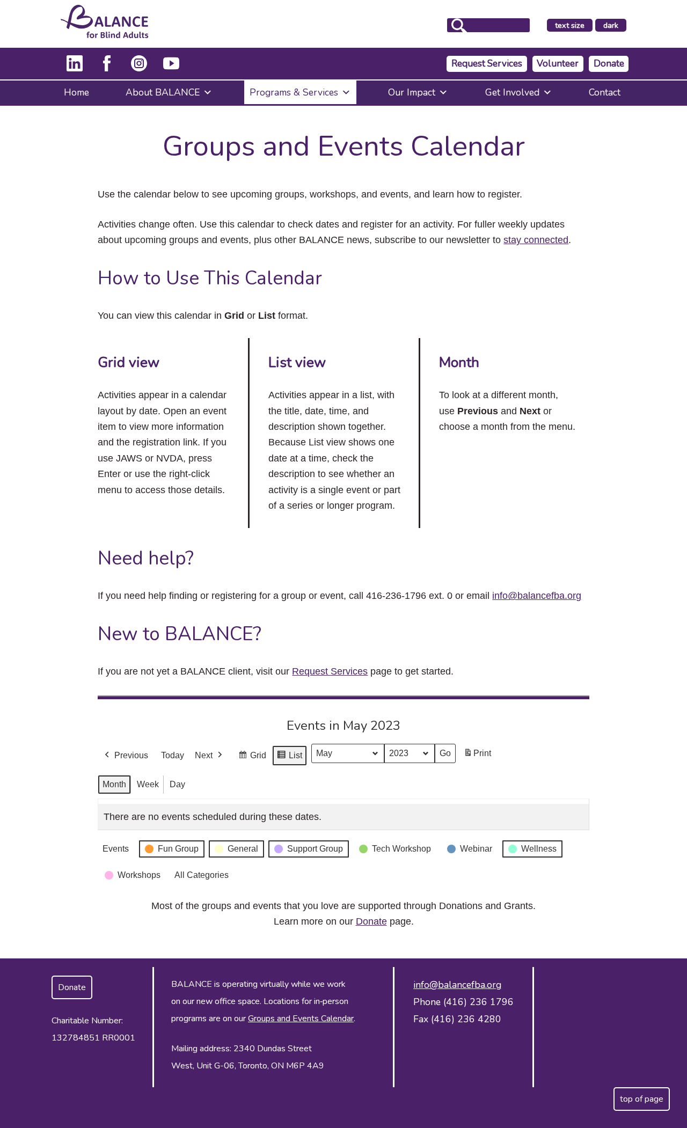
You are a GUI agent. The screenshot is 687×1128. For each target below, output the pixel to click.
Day (177, 784)
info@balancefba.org (536, 595)
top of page (641, 1099)
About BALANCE (163, 92)
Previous (131, 755)
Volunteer (558, 63)
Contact (604, 92)
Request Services (486, 63)
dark (614, 25)
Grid (252, 758)
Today (172, 755)
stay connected (535, 240)
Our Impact (411, 92)
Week (148, 784)
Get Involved (512, 92)
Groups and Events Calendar (301, 1018)
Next (204, 755)
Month (114, 784)
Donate (609, 63)
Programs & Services (294, 92)
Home (76, 92)
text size (569, 25)
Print (477, 756)
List (289, 758)
